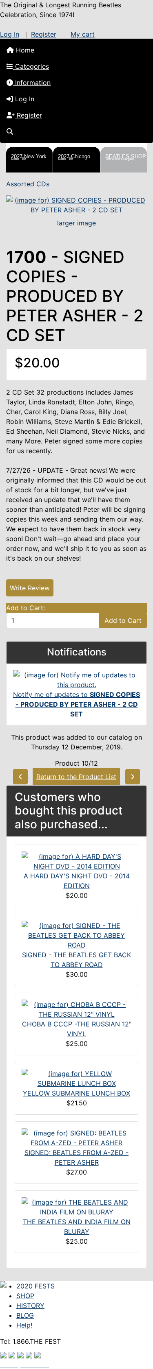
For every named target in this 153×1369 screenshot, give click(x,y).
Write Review (30, 588)
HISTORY (30, 1305)
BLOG (25, 1315)
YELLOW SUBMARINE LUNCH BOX (76, 1093)
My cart (83, 34)
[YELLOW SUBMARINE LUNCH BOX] (76, 1078)
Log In (9, 34)
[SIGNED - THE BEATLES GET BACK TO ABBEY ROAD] (76, 935)
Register (43, 34)
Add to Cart (123, 620)
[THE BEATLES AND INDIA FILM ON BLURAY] (76, 1207)
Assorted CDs (27, 184)
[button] (76, 66)
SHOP (25, 1296)
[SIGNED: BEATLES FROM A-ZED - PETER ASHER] (76, 1137)
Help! (24, 1325)
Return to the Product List (76, 777)
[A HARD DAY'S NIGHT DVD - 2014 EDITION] (76, 861)
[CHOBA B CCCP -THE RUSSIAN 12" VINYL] (76, 1009)
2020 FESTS (35, 1286)
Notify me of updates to (76, 704)
